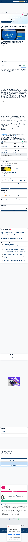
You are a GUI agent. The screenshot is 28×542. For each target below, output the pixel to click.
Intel (18, 70)
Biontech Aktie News (12, 511)
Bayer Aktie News (3, 508)
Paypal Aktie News (8, 510)
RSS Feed (5, 187)
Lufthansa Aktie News (23, 510)
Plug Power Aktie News (15, 509)
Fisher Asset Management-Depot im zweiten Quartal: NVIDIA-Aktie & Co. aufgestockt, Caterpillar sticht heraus (13, 233)
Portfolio (2, 435)
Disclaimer (19, 523)
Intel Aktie (7, 12)
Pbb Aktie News (2, 516)
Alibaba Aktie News (15, 515)
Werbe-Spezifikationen (12, 523)
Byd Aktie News (7, 511)
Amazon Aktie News (7, 508)
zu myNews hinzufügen (18, 187)
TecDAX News (21, 505)
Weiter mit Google (14, 534)
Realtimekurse (3, 431)
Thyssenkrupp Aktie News (19, 511)
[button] (16, 1)
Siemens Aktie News (18, 513)
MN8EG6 (4, 152)
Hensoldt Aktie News (21, 509)
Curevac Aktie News (24, 513)
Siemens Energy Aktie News (14, 508)
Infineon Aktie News (3, 510)
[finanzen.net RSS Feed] (19, 519)
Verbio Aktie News (7, 516)
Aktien (4, 12)
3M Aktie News (12, 516)
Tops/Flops (14, 432)
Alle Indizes (14, 431)
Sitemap (2, 524)
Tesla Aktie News (18, 507)
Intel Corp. (3, 65)
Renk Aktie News (18, 510)
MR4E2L (2, 152)
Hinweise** (14, 152)
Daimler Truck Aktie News (18, 514)
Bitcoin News (2, 507)
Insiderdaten (2, 434)
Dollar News (14, 506)
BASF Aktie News (23, 507)
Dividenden (14, 434)
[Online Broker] (5, 1)
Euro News (18, 506)
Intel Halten (8, 196)
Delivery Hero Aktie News (9, 515)
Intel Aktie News (3, 513)
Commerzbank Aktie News (8, 509)
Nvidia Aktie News (6, 507)
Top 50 (2, 432)
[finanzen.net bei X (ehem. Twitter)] (13, 519)
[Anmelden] (26, 1)
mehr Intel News (14, 186)
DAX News (14, 505)
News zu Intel (10, 12)
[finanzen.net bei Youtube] (11, 519)
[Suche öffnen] (24, 1)
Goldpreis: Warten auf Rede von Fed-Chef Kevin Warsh (8, 234)
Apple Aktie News (3, 509)
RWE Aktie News (13, 510)
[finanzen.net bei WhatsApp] (18, 519)
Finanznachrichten (10, 505)
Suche (14, 210)
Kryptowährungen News (23, 506)
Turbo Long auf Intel (4, 146)
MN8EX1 (6, 152)
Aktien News (5, 505)
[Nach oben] (26, 541)
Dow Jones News (3, 506)
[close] (19, 527)
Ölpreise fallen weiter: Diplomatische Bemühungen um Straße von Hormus (11, 238)
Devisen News (11, 506)
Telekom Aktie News (21, 515)
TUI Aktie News (20, 508)
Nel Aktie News (12, 514)
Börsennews (2, 505)
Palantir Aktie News (7, 513)
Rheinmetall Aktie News (12, 507)
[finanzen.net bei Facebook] (10, 519)
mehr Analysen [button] (14, 202)
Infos (15, 135)
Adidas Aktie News (7, 514)
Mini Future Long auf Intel (4, 149)
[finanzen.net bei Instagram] (8, 519)
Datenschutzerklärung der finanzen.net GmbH (14, 539)
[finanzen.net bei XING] (16, 519)
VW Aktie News (16, 516)
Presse (1, 523)
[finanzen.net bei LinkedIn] (14, 519)
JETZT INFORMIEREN (14, 491)
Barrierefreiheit (20, 526)
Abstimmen (14, 458)
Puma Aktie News (3, 514)
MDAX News (17, 505)
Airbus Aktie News (3, 511)
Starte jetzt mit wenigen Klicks (5, 134)
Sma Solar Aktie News (3, 515)
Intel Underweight (8, 198)
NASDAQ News (7, 506)
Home (1, 12)
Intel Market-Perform (9, 199)
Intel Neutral (8, 195)
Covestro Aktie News (12, 513)
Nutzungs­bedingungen (21, 524)
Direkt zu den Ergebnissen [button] (14, 460)
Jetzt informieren (6, 21)
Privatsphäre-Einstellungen (21, 525)
